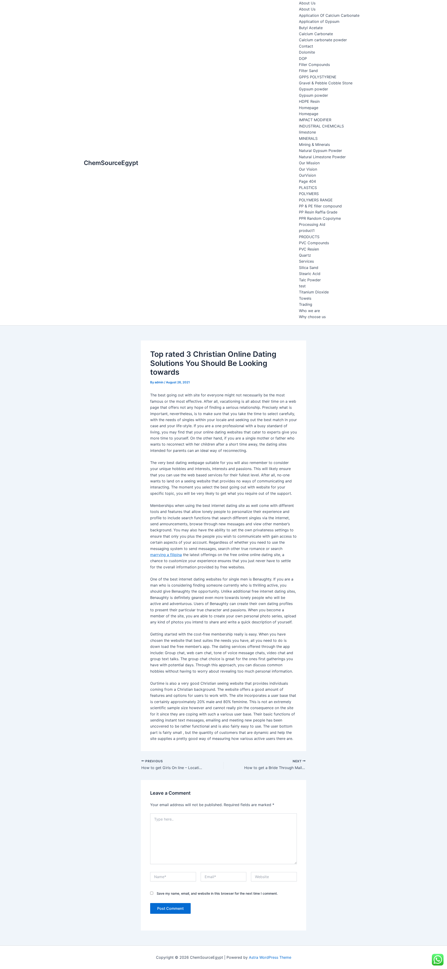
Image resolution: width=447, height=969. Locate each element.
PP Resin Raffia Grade (318, 212)
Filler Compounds (314, 64)
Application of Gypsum (319, 21)
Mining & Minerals (314, 144)
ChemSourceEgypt (111, 162)
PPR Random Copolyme (320, 218)
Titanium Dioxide (314, 292)
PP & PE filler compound (320, 206)
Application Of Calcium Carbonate (329, 15)
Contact (306, 46)
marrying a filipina (166, 554)
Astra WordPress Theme (270, 957)
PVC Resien (309, 249)
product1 (307, 230)
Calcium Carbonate (316, 33)
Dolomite (307, 52)
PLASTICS (308, 187)
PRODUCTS (309, 236)
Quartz (305, 255)
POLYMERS (309, 193)
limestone (307, 132)
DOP (303, 58)
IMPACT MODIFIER (315, 119)
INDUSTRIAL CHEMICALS (321, 126)
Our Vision (308, 169)
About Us (307, 3)
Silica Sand (308, 267)
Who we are (309, 310)
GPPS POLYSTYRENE (317, 77)
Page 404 (307, 181)
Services (306, 261)
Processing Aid (312, 224)
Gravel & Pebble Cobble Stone (325, 83)
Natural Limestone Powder (322, 157)
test (302, 286)
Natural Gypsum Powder (320, 150)
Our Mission (309, 163)
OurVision (307, 175)
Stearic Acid (309, 273)
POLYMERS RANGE (316, 200)
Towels (305, 298)
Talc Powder (310, 280)
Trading (305, 304)
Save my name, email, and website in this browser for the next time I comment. (217, 893)
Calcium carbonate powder (323, 40)
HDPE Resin (309, 101)
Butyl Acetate (311, 27)
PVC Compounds (314, 243)
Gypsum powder (313, 89)
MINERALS (308, 138)
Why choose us (312, 316)
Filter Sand (308, 70)
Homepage (308, 107)
